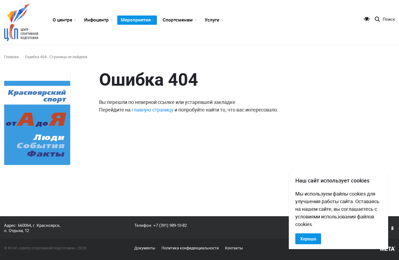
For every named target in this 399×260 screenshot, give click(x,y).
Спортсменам (178, 20)
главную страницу (152, 109)
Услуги (212, 20)
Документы (144, 248)
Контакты (234, 248)
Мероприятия (136, 20)
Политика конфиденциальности (190, 248)
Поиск (389, 19)
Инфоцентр (96, 20)
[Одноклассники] (392, 228)
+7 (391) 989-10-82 (170, 225)
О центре (62, 20)
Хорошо (308, 239)
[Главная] (21, 22)
